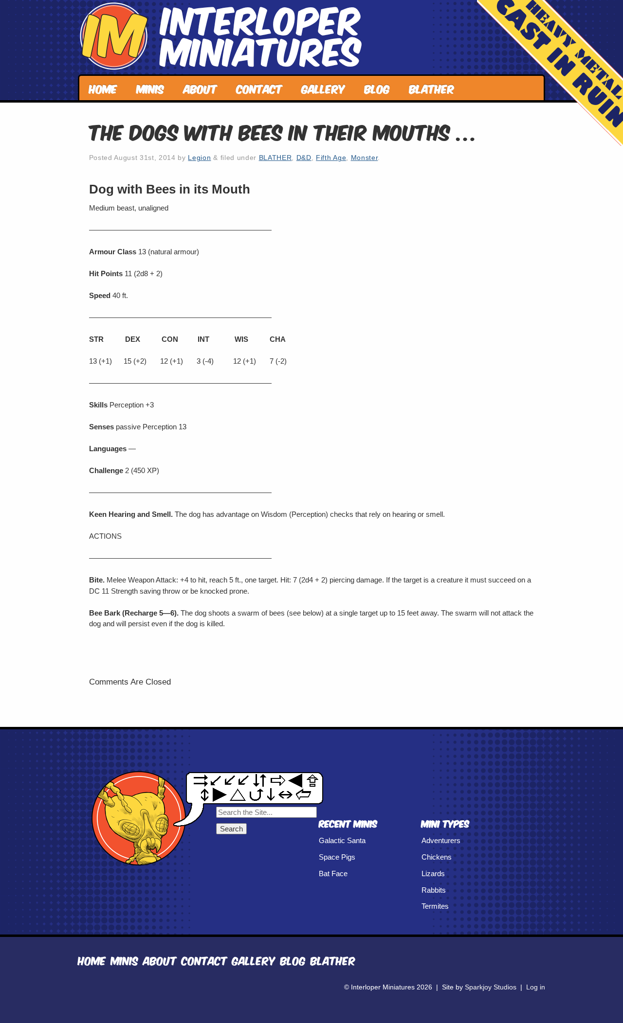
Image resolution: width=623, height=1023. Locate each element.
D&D (304, 157)
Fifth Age (331, 157)
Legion (199, 157)
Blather (432, 88)
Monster (364, 157)
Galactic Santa (342, 840)
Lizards (433, 873)
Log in (535, 987)
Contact (259, 88)
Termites (435, 906)
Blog (377, 88)
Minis (150, 88)
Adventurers (440, 840)
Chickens (436, 857)
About (200, 88)
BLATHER (275, 157)
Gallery (323, 88)
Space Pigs (337, 857)
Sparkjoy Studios (490, 987)
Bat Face (333, 873)
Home (103, 88)
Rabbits (433, 890)
